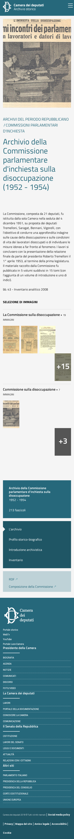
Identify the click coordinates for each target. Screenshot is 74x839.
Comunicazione (12, 721)
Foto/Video (9, 688)
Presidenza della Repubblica (19, 781)
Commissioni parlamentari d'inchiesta (30, 128)
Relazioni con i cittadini (17, 760)
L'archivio (15, 529)
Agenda (7, 663)
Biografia (8, 657)
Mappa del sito (23, 824)
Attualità (8, 754)
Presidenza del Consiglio (17, 787)
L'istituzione (10, 736)
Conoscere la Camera (15, 715)
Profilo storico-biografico (25, 539)
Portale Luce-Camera (13, 644)
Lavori (6, 702)
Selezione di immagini (20, 302)
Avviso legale (42, 824)
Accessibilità (59, 824)
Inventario (16, 560)
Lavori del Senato (13, 742)
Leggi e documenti (13, 748)
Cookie (7, 833)
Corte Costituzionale (15, 793)
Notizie (7, 669)
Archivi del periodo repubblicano (36, 119)
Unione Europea (12, 799)
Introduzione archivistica (25, 550)
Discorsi (8, 682)
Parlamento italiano (15, 775)
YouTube (7, 639)
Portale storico (10, 629)
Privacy (9, 824)
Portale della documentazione (21, 709)
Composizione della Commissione (31, 586)
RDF (11, 579)
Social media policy (59, 814)
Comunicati (9, 675)
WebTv (6, 634)
